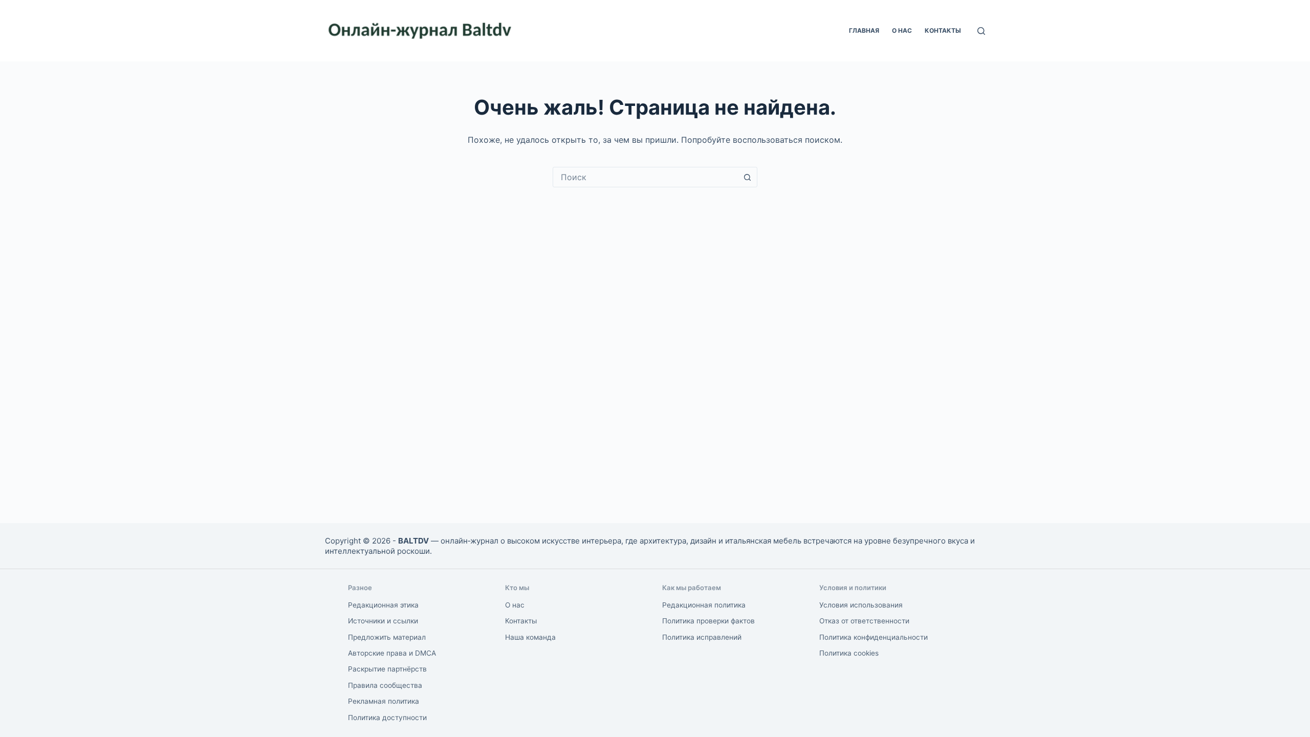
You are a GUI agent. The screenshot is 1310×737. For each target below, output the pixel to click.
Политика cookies (849, 653)
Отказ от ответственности (864, 621)
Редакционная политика (704, 605)
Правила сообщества (385, 685)
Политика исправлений (701, 637)
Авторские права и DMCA (392, 653)
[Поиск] (981, 31)
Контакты (943, 30)
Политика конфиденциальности (873, 637)
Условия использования (861, 605)
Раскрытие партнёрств (387, 669)
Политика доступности (387, 717)
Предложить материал (387, 637)
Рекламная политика (383, 701)
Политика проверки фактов (708, 621)
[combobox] (645, 177)
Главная (864, 30)
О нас (902, 30)
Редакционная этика (383, 605)
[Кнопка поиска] (747, 177)
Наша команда (530, 637)
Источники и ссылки (383, 621)
